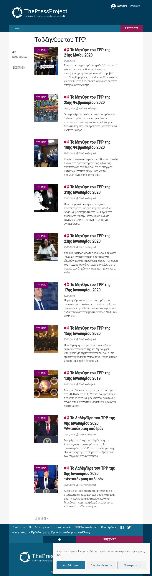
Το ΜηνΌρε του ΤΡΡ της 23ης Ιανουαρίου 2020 (87, 238)
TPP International (86, 527)
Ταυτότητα (18, 527)
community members (51, 16)
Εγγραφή (135, 5)
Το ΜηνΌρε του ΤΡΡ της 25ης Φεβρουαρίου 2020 (87, 99)
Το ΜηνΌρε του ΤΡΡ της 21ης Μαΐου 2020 (87, 52)
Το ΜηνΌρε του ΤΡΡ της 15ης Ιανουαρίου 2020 (87, 330)
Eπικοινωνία (64, 527)
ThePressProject (45, 11)
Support (131, 27)
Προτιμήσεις (132, 565)
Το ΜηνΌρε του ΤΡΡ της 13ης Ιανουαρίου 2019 (87, 375)
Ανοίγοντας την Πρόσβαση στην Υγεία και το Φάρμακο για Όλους (51, 532)
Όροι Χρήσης (109, 527)
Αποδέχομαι (71, 565)
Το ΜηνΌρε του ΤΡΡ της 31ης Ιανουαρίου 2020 (87, 189)
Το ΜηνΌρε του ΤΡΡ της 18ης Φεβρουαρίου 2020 (87, 144)
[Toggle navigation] (17, 28)
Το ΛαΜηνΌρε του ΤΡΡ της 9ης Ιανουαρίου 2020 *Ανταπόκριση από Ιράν (89, 423)
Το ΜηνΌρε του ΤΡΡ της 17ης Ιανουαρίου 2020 (87, 287)
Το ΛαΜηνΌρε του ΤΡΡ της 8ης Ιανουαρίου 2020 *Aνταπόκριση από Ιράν (89, 474)
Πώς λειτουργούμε (40, 527)
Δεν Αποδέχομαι (101, 565)
